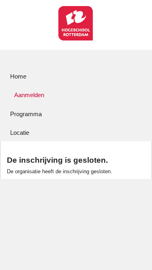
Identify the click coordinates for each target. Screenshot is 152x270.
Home (18, 76)
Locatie (19, 132)
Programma (26, 114)
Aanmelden (29, 94)
